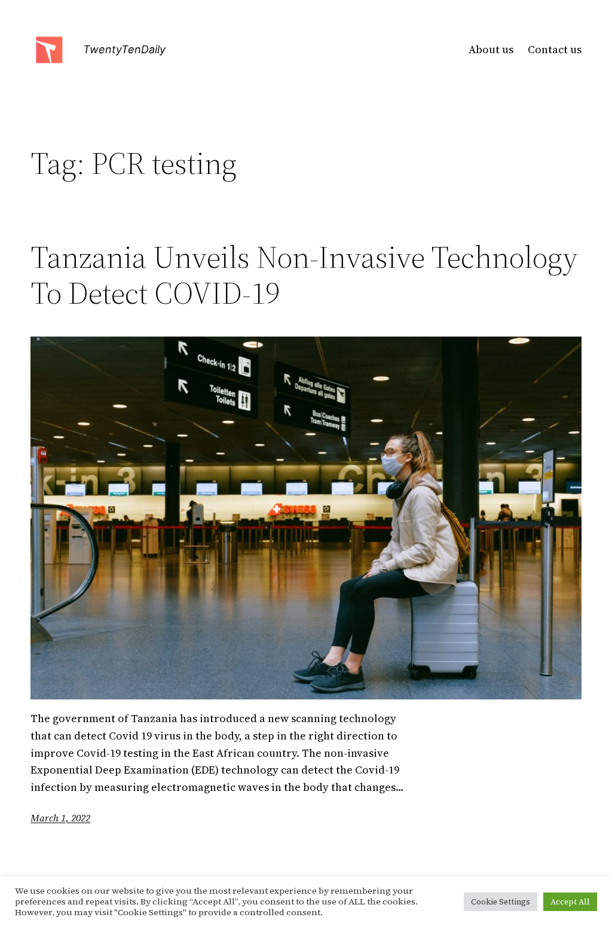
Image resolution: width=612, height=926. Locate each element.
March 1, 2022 (60, 817)
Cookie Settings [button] (500, 902)
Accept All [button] (570, 902)
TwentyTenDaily (124, 49)
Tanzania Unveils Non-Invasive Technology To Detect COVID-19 (304, 275)
